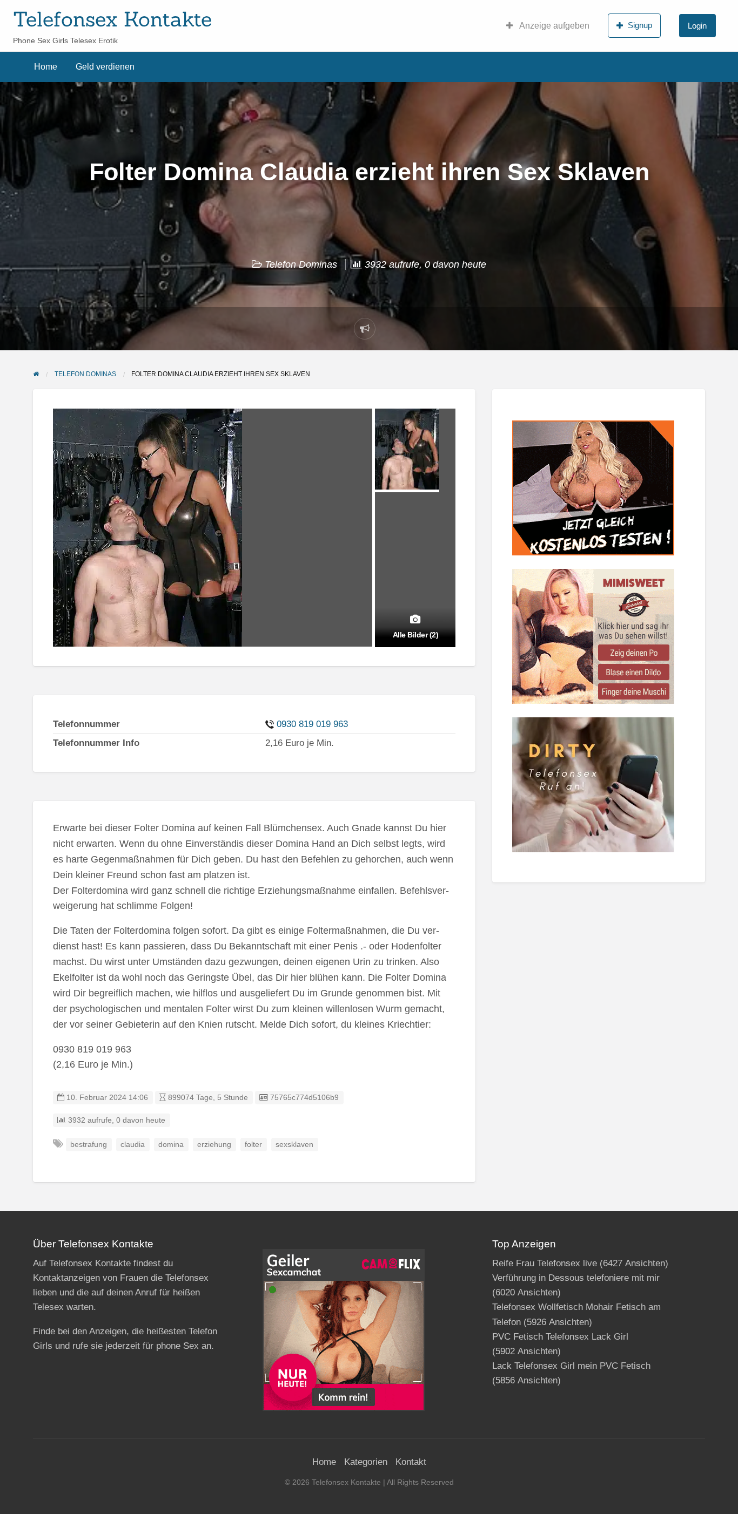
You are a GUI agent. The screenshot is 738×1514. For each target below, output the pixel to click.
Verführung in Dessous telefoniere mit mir (576, 1278)
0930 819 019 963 (312, 724)
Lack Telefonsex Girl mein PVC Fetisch (571, 1366)
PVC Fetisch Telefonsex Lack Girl (560, 1337)
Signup (640, 25)
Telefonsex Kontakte (112, 19)
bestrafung (88, 1144)
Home (45, 66)
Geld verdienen (105, 66)
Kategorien (365, 1462)
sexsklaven (294, 1144)
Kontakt (410, 1462)
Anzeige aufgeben (553, 25)
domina (171, 1144)
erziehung (214, 1144)
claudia (132, 1144)
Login (697, 25)
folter (253, 1144)
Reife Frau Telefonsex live (544, 1263)
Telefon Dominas (301, 264)
